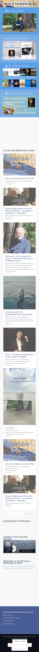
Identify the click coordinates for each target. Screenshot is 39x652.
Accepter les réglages (20, 641)
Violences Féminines (8, 624)
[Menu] (33, 3)
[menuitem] (29, 3)
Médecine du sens (8, 615)
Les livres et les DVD (18, 66)
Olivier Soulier (15, 11)
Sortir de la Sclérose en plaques (11, 618)
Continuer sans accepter (20, 649)
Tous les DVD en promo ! (20, 93)
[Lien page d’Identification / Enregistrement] (29, 3)
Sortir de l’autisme (8, 621)
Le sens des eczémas (18, 39)
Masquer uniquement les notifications (19, 645)
